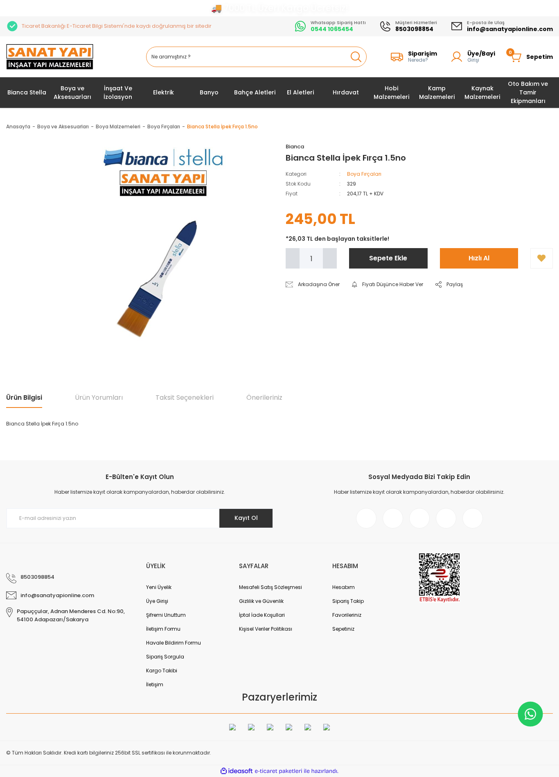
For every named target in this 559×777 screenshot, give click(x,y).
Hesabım (343, 587)
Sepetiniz (343, 628)
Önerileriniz (264, 397)
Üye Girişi (157, 601)
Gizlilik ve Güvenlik (261, 601)
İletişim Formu (163, 628)
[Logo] (49, 57)
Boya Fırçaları (364, 173)
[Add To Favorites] (541, 258)
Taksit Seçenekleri (185, 397)
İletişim (154, 684)
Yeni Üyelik (158, 587)
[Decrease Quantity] (293, 258)
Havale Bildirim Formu (173, 642)
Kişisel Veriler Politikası (265, 628)
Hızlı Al (479, 258)
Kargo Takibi (161, 670)
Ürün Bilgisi (24, 397)
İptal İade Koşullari (262, 614)
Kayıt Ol (246, 518)
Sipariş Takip (348, 601)
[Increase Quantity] (330, 258)
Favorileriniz (346, 614)
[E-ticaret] (278, 771)
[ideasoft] (236, 771)
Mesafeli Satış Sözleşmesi (270, 587)
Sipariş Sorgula (165, 656)
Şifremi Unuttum (166, 614)
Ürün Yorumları (99, 397)
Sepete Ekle (388, 258)
